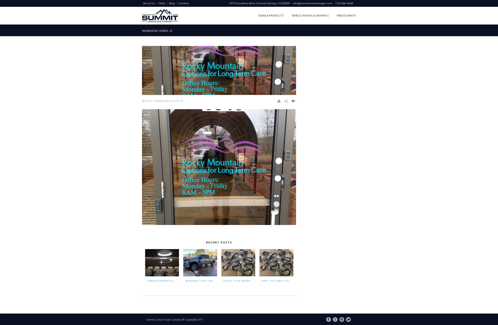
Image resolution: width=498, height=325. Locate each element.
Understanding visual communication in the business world (163, 281)
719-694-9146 (344, 3)
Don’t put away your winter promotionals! (277, 281)
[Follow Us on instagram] (341, 320)
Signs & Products (271, 15)
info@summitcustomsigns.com (312, 3)
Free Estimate (346, 15)
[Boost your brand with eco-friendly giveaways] (238, 262)
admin (149, 101)
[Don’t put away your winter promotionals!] (276, 262)
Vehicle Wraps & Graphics (310, 15)
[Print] (279, 101)
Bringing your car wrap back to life (201, 281)
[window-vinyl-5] (219, 70)
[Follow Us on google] (335, 320)
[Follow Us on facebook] (328, 320)
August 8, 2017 (171, 101)
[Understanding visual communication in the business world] (162, 262)
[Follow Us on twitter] (348, 320)
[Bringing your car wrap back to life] (200, 262)
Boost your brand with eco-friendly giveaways (239, 281)
